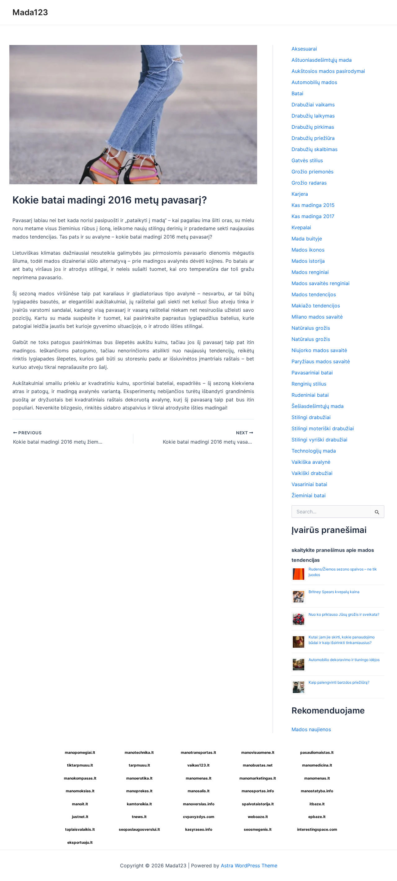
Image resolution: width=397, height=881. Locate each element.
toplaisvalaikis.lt (80, 829)
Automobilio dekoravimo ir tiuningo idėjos (344, 659)
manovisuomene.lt (257, 752)
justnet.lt (80, 816)
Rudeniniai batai (310, 395)
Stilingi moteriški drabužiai (323, 428)
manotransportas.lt (198, 752)
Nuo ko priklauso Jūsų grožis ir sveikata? (344, 614)
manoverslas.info (198, 804)
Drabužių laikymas (313, 116)
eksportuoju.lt (80, 842)
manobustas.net (258, 765)
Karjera (300, 194)
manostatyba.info (317, 791)
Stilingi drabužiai (311, 417)
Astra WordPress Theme (249, 865)
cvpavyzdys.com (198, 816)
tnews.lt (139, 816)
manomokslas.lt (80, 791)
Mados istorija (308, 261)
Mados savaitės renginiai (321, 283)
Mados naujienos (311, 729)
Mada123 (30, 12)
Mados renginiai (310, 272)
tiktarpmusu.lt (80, 765)
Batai (297, 93)
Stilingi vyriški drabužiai (319, 439)
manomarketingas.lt (257, 778)
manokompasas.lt (80, 778)
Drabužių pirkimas (313, 127)
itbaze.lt (317, 804)
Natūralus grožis (311, 328)
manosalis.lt (199, 791)
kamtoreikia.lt (139, 804)
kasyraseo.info (198, 829)
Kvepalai (301, 227)
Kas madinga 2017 (313, 216)
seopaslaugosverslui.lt (139, 829)
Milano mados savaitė (317, 317)
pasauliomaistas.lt (317, 752)
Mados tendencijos (314, 294)
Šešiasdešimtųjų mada (318, 406)
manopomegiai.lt (80, 752)
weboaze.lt (258, 816)
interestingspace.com (317, 829)
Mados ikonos (308, 250)
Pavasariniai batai (312, 372)
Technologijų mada (314, 451)
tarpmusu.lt (139, 765)
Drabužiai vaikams (313, 104)
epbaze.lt (317, 816)
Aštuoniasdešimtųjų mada (322, 60)
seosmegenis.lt (258, 829)
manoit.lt (80, 804)
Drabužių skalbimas (314, 149)
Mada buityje (307, 238)
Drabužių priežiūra (313, 138)
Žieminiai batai (309, 495)
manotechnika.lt (139, 752)
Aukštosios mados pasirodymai (328, 71)
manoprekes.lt (139, 791)
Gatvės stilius (307, 160)
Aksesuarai (304, 49)
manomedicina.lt (317, 765)
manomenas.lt (199, 778)
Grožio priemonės (312, 171)
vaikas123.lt (198, 765)
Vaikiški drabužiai (312, 473)
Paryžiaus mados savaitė (321, 361)
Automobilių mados (314, 82)
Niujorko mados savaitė (319, 350)
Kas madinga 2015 (313, 205)
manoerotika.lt (139, 778)
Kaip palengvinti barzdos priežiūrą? (339, 682)
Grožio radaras (309, 183)
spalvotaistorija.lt (258, 804)
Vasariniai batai (309, 484)
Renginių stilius (309, 384)
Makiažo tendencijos (316, 305)
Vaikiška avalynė (311, 462)
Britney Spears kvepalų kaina (334, 591)
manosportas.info (258, 791)
